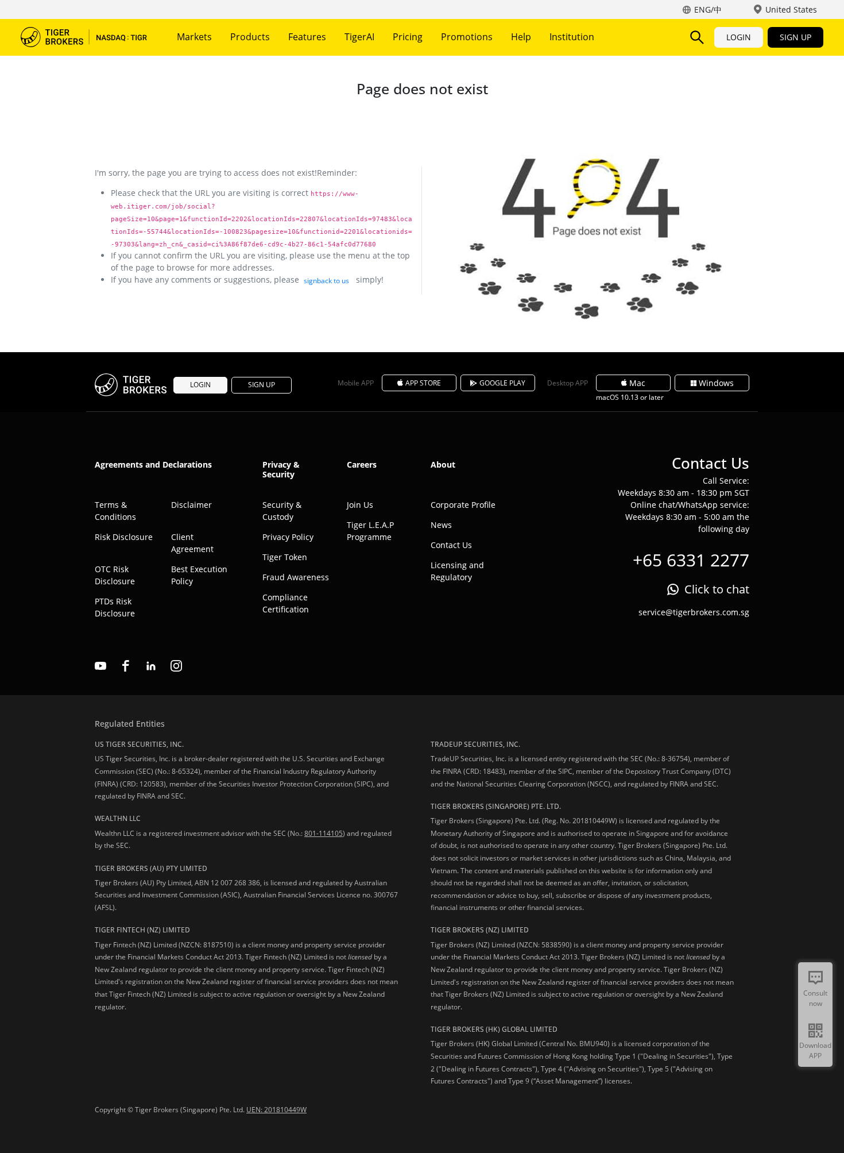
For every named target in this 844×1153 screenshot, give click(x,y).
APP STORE (423, 383)
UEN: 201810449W (276, 1110)
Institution (571, 36)
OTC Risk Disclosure (115, 575)
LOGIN (738, 37)
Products (250, 36)
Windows (716, 382)
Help (521, 36)
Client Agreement (192, 542)
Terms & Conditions (115, 510)
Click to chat (716, 589)
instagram (176, 666)
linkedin (151, 666)
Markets (194, 36)
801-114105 (323, 833)
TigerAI (359, 36)
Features (307, 36)
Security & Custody (281, 510)
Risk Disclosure (124, 536)
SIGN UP (795, 37)
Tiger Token (284, 557)
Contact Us (451, 544)
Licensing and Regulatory (457, 571)
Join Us (360, 504)
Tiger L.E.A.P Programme (370, 530)
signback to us (326, 281)
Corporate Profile (463, 504)
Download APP (815, 1050)
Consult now (815, 998)
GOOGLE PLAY (502, 383)
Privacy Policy (287, 536)
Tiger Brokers (84, 37)
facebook (125, 666)
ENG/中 (708, 9)
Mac (637, 382)
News (441, 524)
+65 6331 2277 (691, 560)
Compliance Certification (285, 603)
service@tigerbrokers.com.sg (693, 612)
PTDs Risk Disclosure (115, 607)
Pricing (408, 36)
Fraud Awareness (295, 577)
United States (791, 9)
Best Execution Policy (199, 575)
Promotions (467, 36)
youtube (100, 666)
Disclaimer (191, 504)
